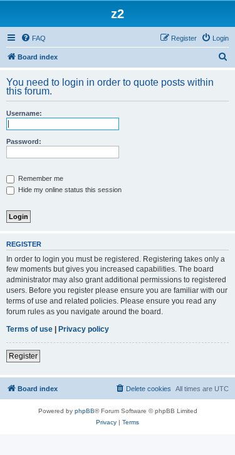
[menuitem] (33, 38)
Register (23, 356)
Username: (24, 113)
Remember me (39, 178)
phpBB (85, 410)
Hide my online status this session (69, 189)
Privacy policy (83, 329)
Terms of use (29, 329)
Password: (23, 141)
